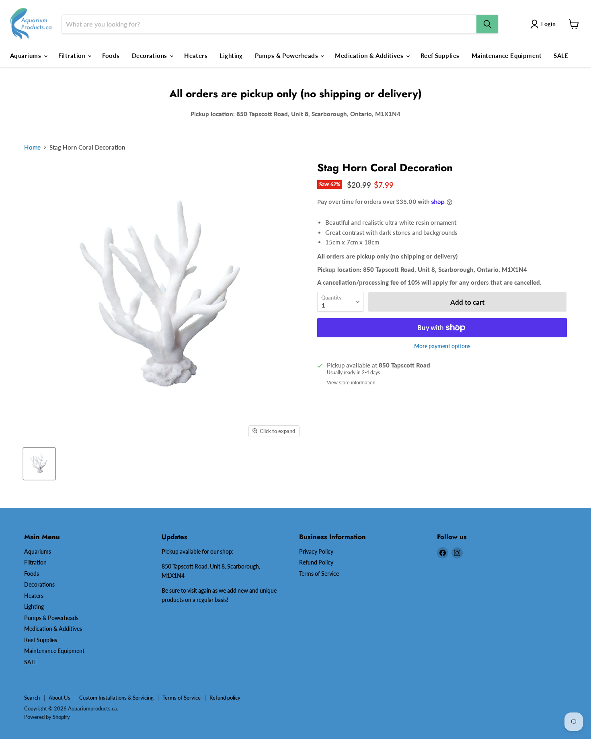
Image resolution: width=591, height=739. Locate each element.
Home (32, 147)
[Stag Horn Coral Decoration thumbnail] (39, 464)
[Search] (487, 24)
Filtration (72, 55)
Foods (110, 55)
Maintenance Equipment (507, 55)
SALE (561, 55)
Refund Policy (316, 562)
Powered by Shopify (47, 717)
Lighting (231, 55)
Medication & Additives (370, 55)
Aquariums (26, 55)
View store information (351, 383)
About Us (59, 697)
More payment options (442, 346)
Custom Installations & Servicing (116, 697)
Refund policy (224, 697)
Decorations (150, 55)
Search (32, 697)
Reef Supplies (440, 55)
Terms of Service (319, 573)
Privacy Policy (316, 551)
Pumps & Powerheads (287, 55)
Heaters (195, 55)
